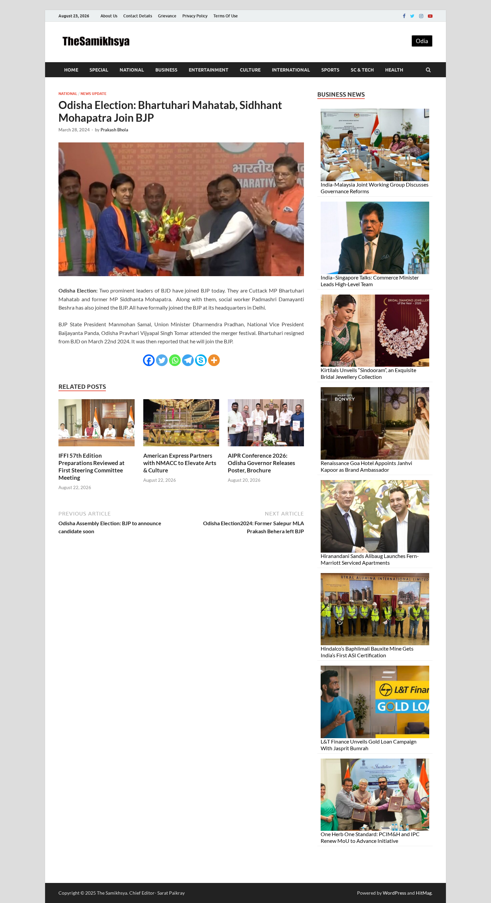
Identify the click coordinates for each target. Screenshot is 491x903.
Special (99, 70)
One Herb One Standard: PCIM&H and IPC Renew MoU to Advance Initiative (370, 837)
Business (166, 70)
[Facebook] (404, 16)
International (291, 70)
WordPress (394, 893)
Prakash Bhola (114, 129)
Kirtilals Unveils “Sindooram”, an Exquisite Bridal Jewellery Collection (368, 373)
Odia (422, 40)
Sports (330, 70)
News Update (93, 93)
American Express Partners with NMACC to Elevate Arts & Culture (179, 463)
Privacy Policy (194, 15)
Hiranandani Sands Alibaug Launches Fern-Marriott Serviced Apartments (370, 559)
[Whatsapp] (175, 360)
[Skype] (201, 360)
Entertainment (208, 70)
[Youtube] (430, 16)
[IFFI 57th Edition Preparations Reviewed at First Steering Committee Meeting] (96, 448)
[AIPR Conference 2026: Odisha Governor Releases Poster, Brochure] (266, 448)
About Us (109, 15)
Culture (250, 70)
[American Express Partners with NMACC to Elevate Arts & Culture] (181, 448)
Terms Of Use (225, 15)
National (132, 70)
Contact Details (137, 15)
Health (394, 70)
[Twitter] (412, 16)
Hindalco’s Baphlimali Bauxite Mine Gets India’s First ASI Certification (367, 651)
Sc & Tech (362, 70)
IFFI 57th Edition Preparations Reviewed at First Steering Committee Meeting (91, 466)
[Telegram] (188, 360)
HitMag (424, 893)
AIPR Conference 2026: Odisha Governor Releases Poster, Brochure (261, 463)
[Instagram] (421, 16)
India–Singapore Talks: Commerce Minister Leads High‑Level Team (370, 280)
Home (71, 70)
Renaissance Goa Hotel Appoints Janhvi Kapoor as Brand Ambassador (366, 466)
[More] (214, 360)
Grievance (167, 15)
